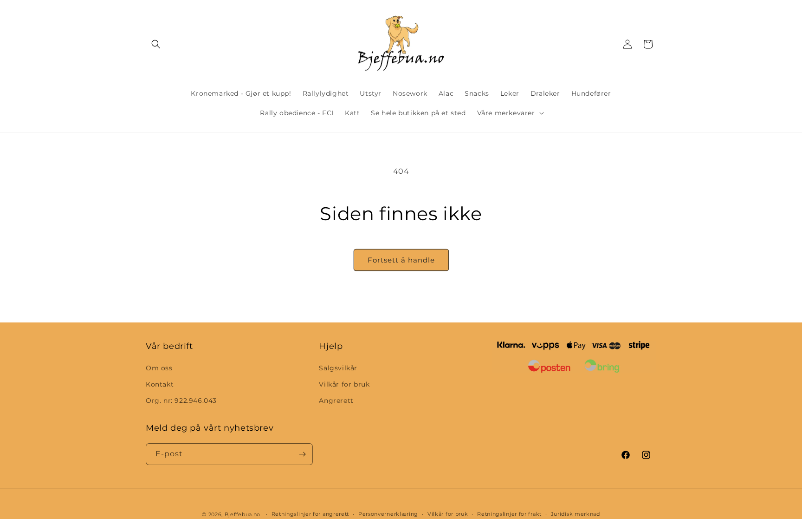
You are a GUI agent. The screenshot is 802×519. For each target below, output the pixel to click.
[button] (156, 44)
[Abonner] (302, 454)
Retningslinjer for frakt (509, 514)
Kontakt (160, 384)
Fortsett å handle (401, 260)
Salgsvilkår (338, 368)
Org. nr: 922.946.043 (181, 400)
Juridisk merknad (575, 514)
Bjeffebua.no (242, 514)
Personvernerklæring (388, 514)
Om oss (159, 368)
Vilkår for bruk (344, 384)
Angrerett (336, 400)
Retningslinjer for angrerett (310, 514)
